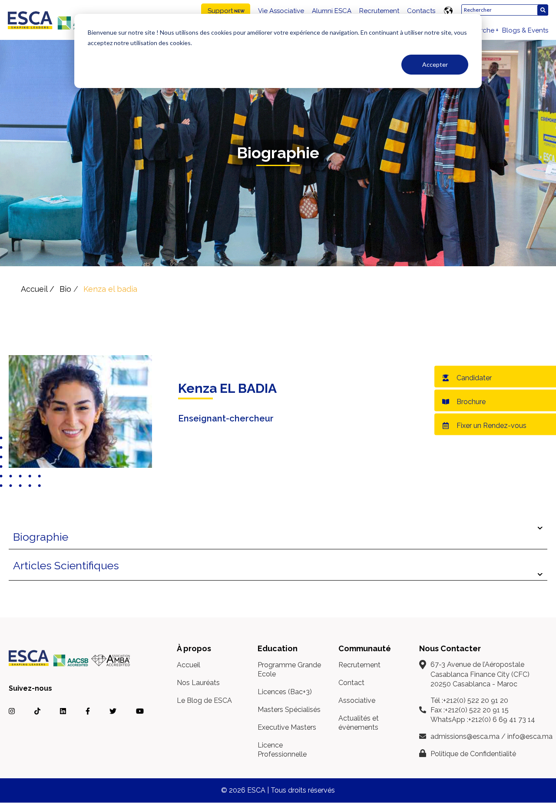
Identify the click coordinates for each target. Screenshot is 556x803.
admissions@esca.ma (465, 736)
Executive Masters (287, 727)
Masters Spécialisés (289, 709)
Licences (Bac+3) (285, 692)
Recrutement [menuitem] (379, 11)
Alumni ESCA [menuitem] (331, 11)
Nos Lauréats (198, 683)
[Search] (542, 10)
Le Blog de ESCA (204, 700)
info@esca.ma (530, 736)
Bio (65, 289)
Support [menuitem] (220, 11)
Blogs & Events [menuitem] (525, 30)
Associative (356, 700)
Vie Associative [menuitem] (281, 11)
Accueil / (37, 289)
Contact (351, 683)
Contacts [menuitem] (421, 11)
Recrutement (359, 665)
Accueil (188, 665)
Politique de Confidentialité (473, 754)
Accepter (435, 64)
